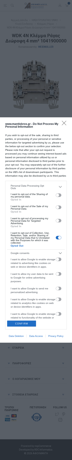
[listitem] (36, 186)
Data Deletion (16, 336)
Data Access (36, 336)
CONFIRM (21, 323)
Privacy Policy (55, 336)
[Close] (65, 124)
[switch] (58, 195)
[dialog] (36, 230)
